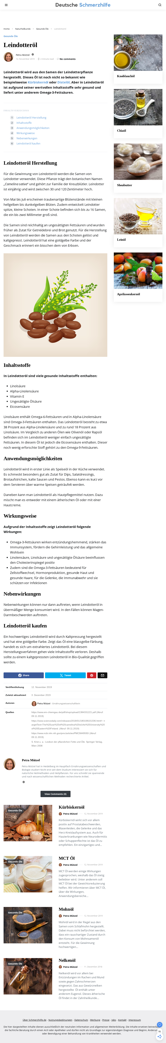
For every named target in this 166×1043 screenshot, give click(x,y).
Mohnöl (66, 909)
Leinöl (121, 239)
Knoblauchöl (126, 76)
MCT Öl (67, 858)
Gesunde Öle (42, 28)
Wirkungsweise (26, 133)
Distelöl (63, 82)
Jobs (114, 1019)
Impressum (135, 1019)
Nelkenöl (67, 960)
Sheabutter (124, 185)
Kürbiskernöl (38, 82)
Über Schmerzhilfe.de (34, 1019)
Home (7, 28)
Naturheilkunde (22, 28)
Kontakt (122, 1019)
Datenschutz (81, 1019)
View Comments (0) (55, 794)
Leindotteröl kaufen (28, 143)
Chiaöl (121, 130)
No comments (68, 58)
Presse (105, 1019)
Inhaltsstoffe (24, 123)
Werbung (95, 1019)
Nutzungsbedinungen (60, 1019)
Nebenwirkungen (27, 138)
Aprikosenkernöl (128, 294)
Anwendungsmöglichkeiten (33, 128)
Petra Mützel (23, 54)
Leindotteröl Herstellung (31, 117)
